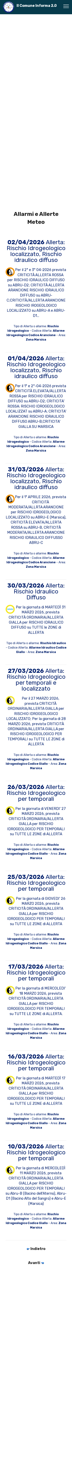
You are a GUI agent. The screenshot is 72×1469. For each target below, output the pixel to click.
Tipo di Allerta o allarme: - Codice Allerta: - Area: (36, 647)
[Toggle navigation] (66, 6)
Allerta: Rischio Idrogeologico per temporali (36, 792)
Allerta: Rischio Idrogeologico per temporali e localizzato (36, 679)
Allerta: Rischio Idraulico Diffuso (36, 591)
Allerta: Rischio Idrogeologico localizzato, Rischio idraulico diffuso (36, 251)
